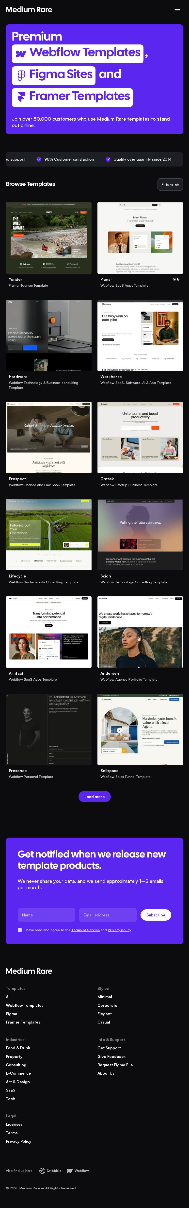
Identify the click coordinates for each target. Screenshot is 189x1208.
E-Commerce (18, 1073)
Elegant (104, 1013)
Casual (103, 1022)
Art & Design (18, 1081)
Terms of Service (85, 930)
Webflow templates (25, 1005)
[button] (177, 9)
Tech (10, 1098)
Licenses (14, 1124)
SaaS (10, 1090)
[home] (29, 9)
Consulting (16, 1064)
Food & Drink (18, 1047)
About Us (105, 1073)
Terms (12, 1132)
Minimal (104, 996)
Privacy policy (119, 930)
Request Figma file (115, 1064)
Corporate (107, 1005)
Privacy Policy (18, 1141)
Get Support (109, 1047)
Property (14, 1056)
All (8, 996)
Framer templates (23, 1022)
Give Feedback (111, 1056)
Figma (11, 1013)
